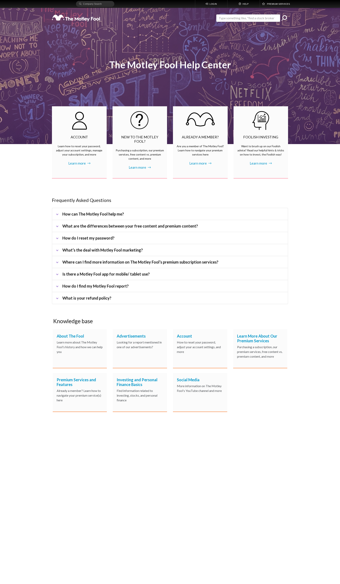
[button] (284, 18)
